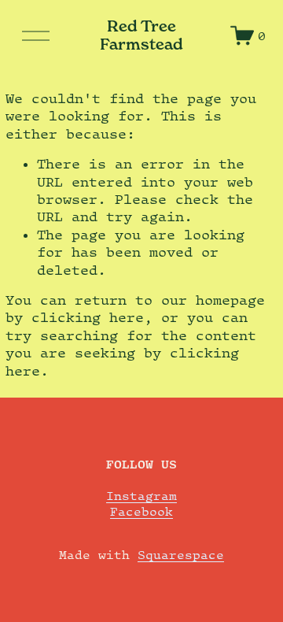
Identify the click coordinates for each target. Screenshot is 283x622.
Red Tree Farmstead (141, 35)
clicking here (87, 317)
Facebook (141, 511)
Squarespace (181, 554)
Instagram (141, 495)
